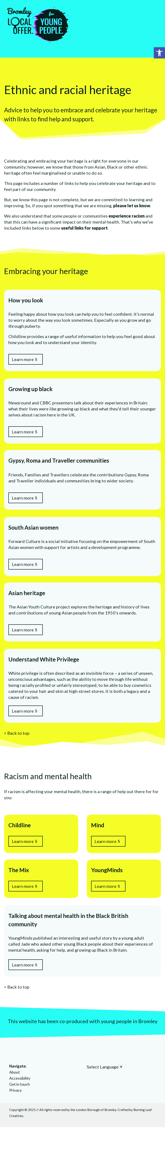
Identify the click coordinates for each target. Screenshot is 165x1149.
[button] (159, 52)
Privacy (15, 1090)
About (14, 1072)
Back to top (18, 733)
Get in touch (19, 1084)
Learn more (23, 359)
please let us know (131, 205)
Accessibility (19, 1078)
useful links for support (84, 227)
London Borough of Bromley (96, 1110)
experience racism (126, 215)
